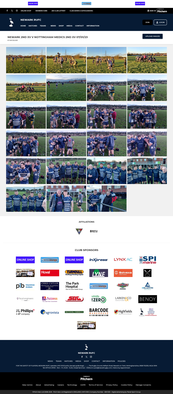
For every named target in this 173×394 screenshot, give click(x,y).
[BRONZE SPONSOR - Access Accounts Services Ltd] (49, 299)
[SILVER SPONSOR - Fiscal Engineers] (25, 299)
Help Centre (27, 385)
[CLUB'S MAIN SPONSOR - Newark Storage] (86, 3)
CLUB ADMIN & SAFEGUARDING (81, 11)
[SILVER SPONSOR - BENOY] (147, 299)
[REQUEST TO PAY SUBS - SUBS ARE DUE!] (147, 312)
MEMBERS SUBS (41, 11)
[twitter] (12, 10)
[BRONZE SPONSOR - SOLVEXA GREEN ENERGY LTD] (123, 273)
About (38, 385)
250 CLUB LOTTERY (58, 11)
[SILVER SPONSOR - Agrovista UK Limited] (49, 312)
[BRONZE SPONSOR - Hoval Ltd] (49, 273)
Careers (60, 385)
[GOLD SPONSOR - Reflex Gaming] (123, 286)
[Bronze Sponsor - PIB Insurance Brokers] (25, 286)
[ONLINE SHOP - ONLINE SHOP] (140, 3)
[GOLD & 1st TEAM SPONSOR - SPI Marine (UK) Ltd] (147, 260)
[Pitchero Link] (162, 11)
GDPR (82, 385)
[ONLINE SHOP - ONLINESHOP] (33, 3)
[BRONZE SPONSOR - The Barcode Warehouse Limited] (98, 312)
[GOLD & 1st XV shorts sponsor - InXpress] (98, 260)
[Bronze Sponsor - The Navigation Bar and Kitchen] (147, 273)
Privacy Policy (112, 385)
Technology (72, 385)
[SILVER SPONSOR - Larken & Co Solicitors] (123, 299)
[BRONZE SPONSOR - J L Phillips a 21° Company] (25, 312)
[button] (23, 26)
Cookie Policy (126, 385)
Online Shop (26, 11)
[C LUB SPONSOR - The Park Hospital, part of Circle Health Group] (74, 286)
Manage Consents (143, 385)
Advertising (49, 385)
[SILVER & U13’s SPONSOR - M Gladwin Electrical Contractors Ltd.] (147, 286)
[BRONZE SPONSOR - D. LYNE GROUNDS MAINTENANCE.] (98, 273)
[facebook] (7, 10)
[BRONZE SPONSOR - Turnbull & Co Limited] (74, 273)
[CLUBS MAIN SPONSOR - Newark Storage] (98, 286)
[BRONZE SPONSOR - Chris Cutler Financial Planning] (49, 286)
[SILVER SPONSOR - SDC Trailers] (74, 299)
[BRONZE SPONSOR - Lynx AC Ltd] (123, 260)
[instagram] (17, 10)
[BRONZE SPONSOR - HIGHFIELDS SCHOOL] (123, 312)
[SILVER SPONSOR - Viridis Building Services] (98, 299)
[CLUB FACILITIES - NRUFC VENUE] (25, 273)
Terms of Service (96, 385)
